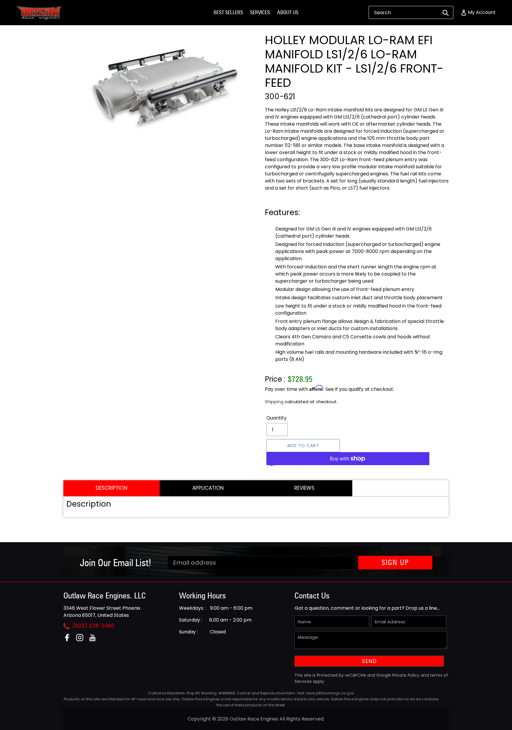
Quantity (276, 417)
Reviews (304, 488)
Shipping (274, 401)
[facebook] (69, 639)
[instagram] (82, 639)
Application (208, 488)
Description (111, 488)
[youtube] (94, 639)
